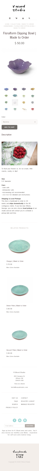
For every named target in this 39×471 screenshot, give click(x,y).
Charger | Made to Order (15, 261)
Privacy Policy (12, 407)
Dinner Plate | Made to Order (17, 306)
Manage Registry (28, 404)
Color (3, 117)
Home (7, 24)
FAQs (16, 401)
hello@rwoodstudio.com (19, 387)
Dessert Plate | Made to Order (17, 350)
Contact (24, 398)
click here (5, 195)
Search (15, 404)
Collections (15, 24)
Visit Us (15, 398)
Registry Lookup (28, 401)
